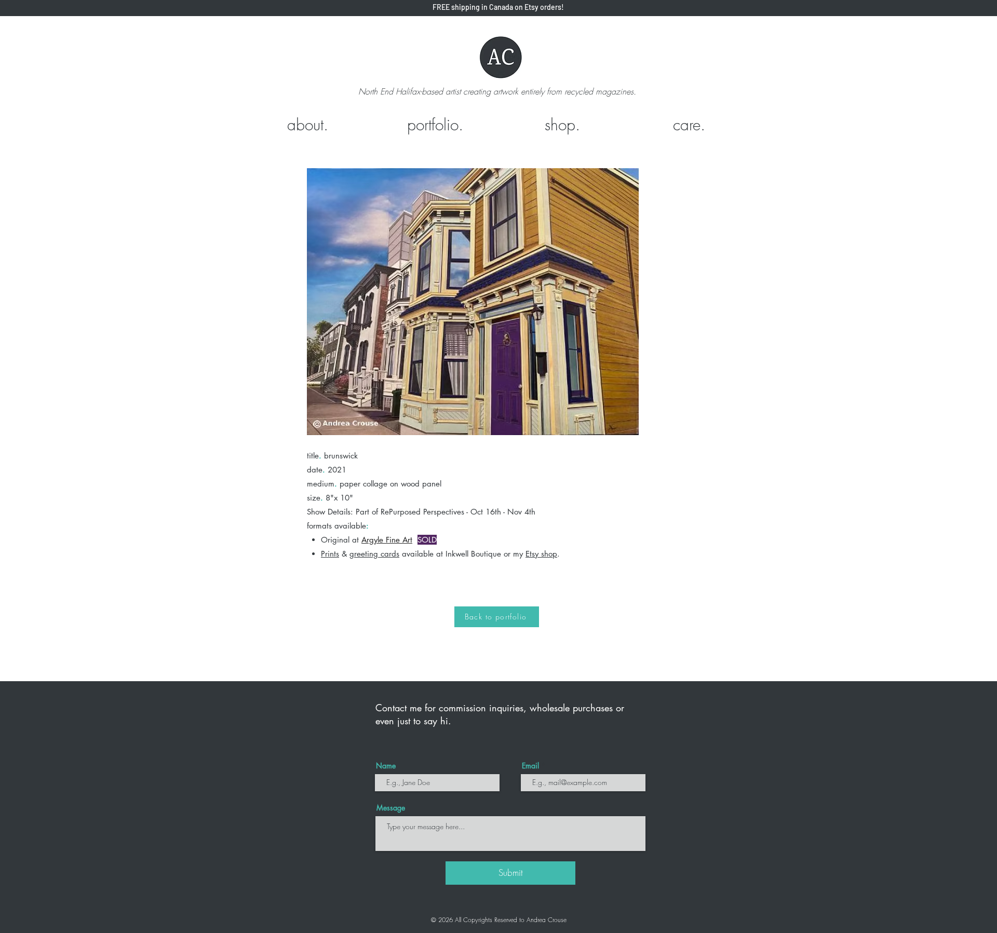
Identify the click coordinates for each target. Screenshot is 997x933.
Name (386, 765)
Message (390, 808)
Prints (330, 554)
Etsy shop (541, 554)
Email (530, 765)
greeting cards (374, 554)
